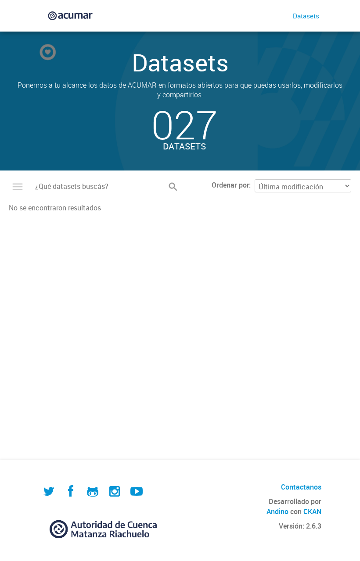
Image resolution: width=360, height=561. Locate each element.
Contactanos (301, 487)
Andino (277, 511)
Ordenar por (230, 185)
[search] (173, 186)
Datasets (306, 15)
